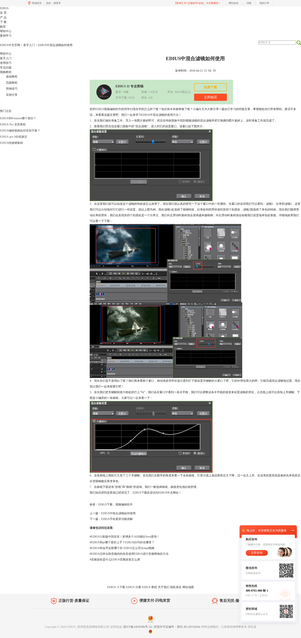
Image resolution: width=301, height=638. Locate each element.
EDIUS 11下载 (116, 587)
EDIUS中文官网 (10, 45)
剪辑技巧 (11, 88)
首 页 (3, 12)
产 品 (3, 17)
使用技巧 (5, 62)
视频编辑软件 (112, 109)
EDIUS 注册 (133, 587)
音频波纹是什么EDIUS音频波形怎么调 (115, 559)
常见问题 (5, 67)
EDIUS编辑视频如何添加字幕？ (20, 130)
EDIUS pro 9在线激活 (13, 136)
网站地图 (188, 587)
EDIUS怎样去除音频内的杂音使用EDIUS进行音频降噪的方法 (129, 553)
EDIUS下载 (140, 492)
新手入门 (29, 45)
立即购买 (210, 97)
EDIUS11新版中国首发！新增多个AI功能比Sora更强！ (125, 536)
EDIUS (4, 8)
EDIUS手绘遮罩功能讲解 (117, 519)
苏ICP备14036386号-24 (138, 626)
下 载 (3, 22)
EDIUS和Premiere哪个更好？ (18, 118)
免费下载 (210, 87)
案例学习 (5, 35)
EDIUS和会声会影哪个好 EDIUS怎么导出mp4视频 (122, 548)
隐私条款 (176, 587)
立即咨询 (257, 552)
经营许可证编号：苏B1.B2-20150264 (177, 626)
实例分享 (11, 94)
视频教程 (5, 72)
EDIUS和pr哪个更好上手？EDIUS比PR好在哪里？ (122, 542)
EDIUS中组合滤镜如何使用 (118, 513)
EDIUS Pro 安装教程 (13, 124)
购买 (3, 26)
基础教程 (11, 76)
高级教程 (11, 82)
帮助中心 (5, 31)
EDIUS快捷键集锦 (11, 142)
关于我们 (163, 587)
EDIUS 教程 (149, 587)
